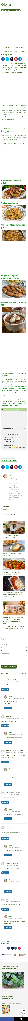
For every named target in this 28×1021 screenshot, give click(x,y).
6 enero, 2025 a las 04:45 (13, 829)
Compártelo (7, 1019)
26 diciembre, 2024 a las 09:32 (16, 771)
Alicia (11, 475)
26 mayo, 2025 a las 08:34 (15, 918)
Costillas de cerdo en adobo (11, 181)
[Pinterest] (16, 59)
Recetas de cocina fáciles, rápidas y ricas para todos (14, 388)
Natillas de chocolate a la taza (13, 303)
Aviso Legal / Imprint (8, 996)
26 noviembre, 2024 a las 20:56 (14, 718)
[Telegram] (20, 59)
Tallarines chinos (9, 203)
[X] (12, 59)
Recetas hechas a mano (9, 460)
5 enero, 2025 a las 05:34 (15, 811)
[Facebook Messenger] (7, 59)
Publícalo (21, 1019)
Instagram (14, 406)
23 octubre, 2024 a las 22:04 (13, 682)
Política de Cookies (7, 998)
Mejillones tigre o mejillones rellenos (10, 276)
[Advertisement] (14, 31)
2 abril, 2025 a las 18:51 (12, 865)
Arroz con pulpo (21, 508)
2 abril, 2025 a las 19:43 (14, 882)
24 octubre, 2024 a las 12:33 (16, 698)
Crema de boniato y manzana (5, 508)
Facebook (22, 403)
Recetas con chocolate (8, 454)
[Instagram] (15, 948)
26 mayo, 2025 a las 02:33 (13, 901)
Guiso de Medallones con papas (13, 226)
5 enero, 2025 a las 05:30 (12, 794)
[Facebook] (3, 59)
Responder (5, 689)
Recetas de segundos (8, 457)
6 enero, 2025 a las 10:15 (15, 847)
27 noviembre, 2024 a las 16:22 (16, 734)
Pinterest (5, 406)
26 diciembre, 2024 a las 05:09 (14, 752)
